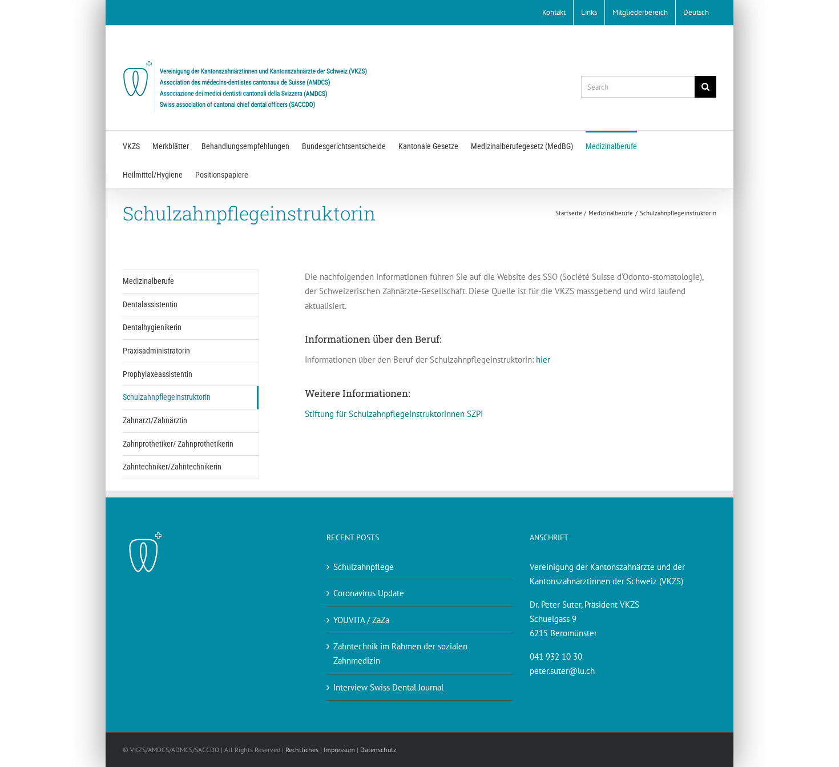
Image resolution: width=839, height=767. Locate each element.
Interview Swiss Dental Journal (388, 687)
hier (543, 359)
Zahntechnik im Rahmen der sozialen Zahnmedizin (400, 653)
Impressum (339, 749)
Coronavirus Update (368, 593)
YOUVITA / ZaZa (361, 620)
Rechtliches (301, 749)
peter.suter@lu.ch (562, 670)
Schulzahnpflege (363, 566)
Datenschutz (378, 749)
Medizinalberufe (148, 281)
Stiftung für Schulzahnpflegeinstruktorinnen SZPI (394, 413)
